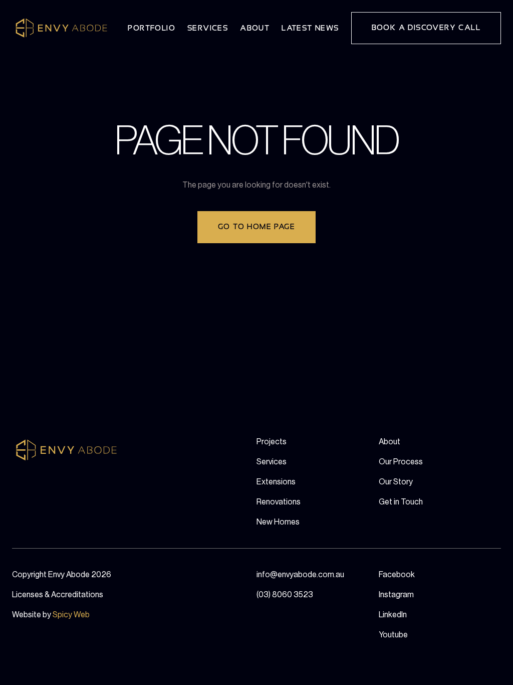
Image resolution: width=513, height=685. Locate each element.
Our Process (401, 462)
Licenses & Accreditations (57, 595)
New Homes (278, 522)
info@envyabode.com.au (300, 575)
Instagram (396, 595)
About (255, 28)
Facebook (397, 575)
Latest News (310, 28)
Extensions (276, 482)
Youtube (393, 635)
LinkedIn (393, 615)
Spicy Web (71, 615)
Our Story (396, 482)
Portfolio (151, 28)
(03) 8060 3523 (284, 595)
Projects (271, 442)
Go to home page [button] (256, 227)
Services (207, 28)
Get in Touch (401, 502)
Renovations (278, 502)
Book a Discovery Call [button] (426, 28)
